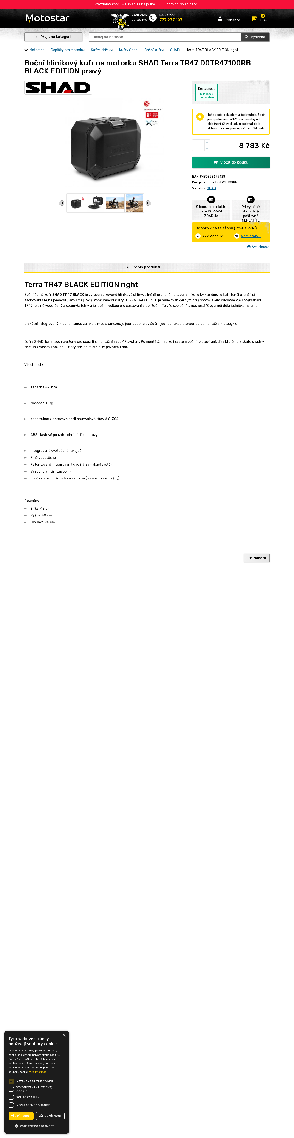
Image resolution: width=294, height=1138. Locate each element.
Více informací (38, 1072)
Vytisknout (261, 247)
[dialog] (36, 1082)
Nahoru (260, 558)
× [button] (64, 1035)
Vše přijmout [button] (21, 1116)
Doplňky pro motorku (67, 50)
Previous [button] (61, 203)
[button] (37, 1126)
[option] (76, 203)
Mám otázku (251, 236)
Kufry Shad (128, 50)
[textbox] (179, 37)
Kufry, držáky (101, 50)
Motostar (36, 50)
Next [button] (148, 203)
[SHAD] (58, 88)
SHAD (174, 50)
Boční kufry (153, 50)
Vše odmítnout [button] (50, 1116)
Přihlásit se (232, 20)
